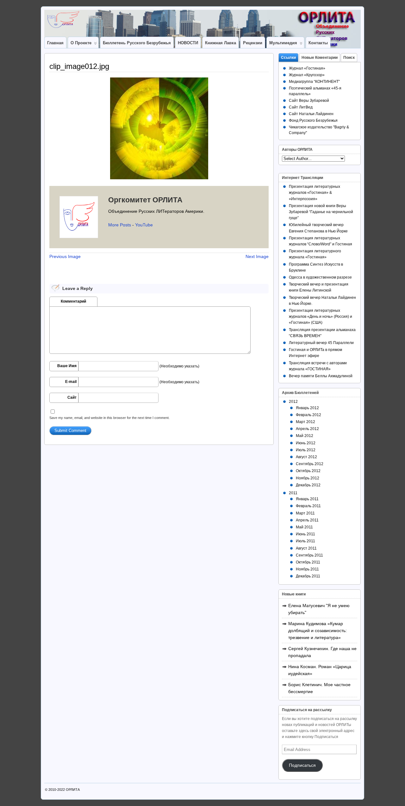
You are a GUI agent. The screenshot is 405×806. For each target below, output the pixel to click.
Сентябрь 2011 (309, 555)
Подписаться (302, 765)
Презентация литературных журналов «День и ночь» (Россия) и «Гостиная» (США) (320, 316)
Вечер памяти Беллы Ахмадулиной (320, 376)
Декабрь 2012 (308, 485)
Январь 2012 (307, 408)
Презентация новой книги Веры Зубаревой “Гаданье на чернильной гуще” (321, 212)
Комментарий (73, 301)
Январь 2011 (307, 499)
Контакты (318, 42)
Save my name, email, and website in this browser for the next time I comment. (109, 418)
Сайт (72, 397)
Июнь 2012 (305, 443)
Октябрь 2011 (308, 562)
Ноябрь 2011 (307, 569)
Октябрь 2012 (308, 471)
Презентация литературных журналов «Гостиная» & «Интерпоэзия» (314, 192)
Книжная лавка (220, 42)
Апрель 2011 (307, 520)
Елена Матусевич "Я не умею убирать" (319, 609)
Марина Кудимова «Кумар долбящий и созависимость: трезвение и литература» (317, 630)
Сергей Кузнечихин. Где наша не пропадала (322, 652)
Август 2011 (306, 548)
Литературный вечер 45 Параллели (321, 343)
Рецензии (252, 42)
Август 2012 (306, 457)
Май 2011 (304, 527)
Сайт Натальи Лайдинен (311, 114)
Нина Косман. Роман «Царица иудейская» (319, 670)
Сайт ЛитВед (301, 107)
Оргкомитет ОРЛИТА (145, 200)
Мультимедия (283, 42)
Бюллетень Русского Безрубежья (137, 42)
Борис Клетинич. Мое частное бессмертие (319, 688)
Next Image (257, 256)
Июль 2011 (305, 541)
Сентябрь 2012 (309, 464)
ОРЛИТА (73, 789)
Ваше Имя (67, 366)
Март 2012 (305, 422)
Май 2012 (304, 436)
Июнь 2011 (305, 534)
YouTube (144, 224)
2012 (293, 401)
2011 (293, 493)
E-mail (71, 381)
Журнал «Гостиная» (307, 68)
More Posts (119, 224)
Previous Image (65, 256)
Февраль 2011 (308, 506)
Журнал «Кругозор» (307, 75)
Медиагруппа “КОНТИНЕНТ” (314, 81)
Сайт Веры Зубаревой (309, 100)
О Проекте (81, 42)
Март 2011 (305, 513)
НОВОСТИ (188, 42)
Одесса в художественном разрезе (320, 277)
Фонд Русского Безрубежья (313, 120)
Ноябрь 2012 (307, 478)
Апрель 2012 (307, 429)
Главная (55, 42)
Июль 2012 (305, 450)
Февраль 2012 (308, 415)
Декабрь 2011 (308, 576)
